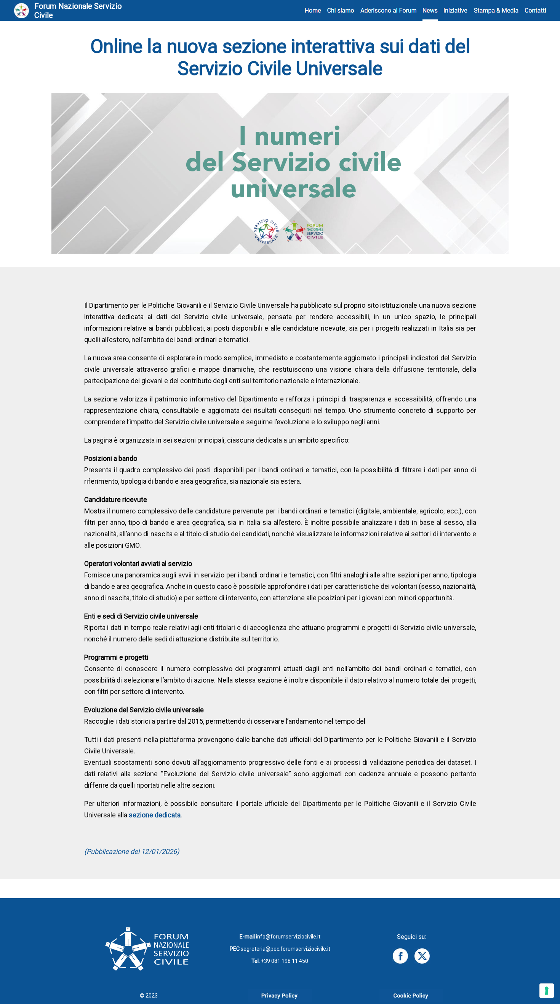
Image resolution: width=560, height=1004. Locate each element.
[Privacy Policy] (280, 1000)
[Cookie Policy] (411, 1000)
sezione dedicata (155, 815)
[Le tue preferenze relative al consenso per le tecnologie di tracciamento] (546, 990)
